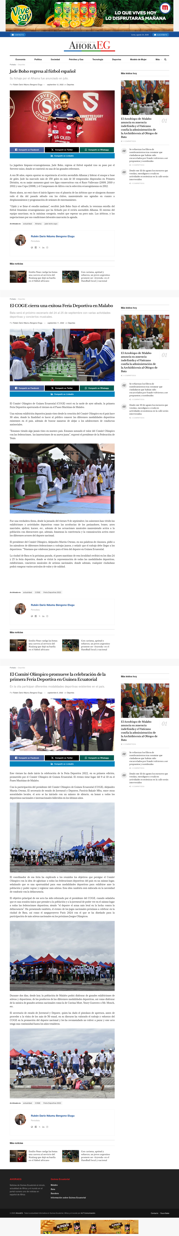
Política (38, 59)
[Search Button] (165, 59)
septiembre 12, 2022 (55, 84)
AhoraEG (19, 1213)
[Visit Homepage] (89, 46)
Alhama (38, 223)
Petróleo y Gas (76, 59)
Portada (13, 64)
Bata (53, 1189)
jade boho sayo (51, 223)
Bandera (55, 1193)
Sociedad (55, 59)
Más (158, 59)
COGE (37, 592)
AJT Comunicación (88, 1213)
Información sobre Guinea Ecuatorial (68, 1197)
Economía (20, 59)
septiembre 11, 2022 (56, 322)
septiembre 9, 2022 (55, 692)
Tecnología (97, 59)
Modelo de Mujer (138, 59)
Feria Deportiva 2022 (52, 592)
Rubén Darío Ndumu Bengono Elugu (27, 84)
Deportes (116, 59)
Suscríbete (161, 35)
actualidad (27, 223)
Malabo (54, 1185)
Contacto (19, 35)
